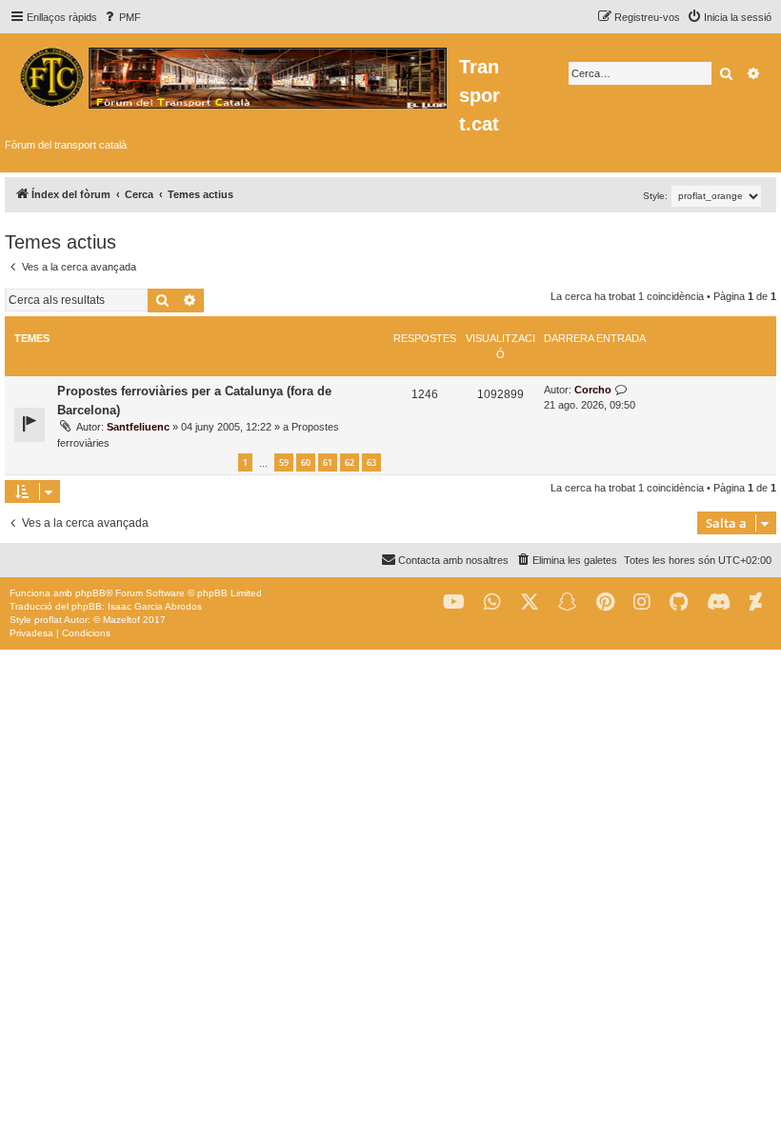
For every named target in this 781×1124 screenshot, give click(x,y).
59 (284, 462)
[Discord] (718, 602)
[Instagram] (642, 602)
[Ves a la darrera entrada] (621, 390)
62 (349, 462)
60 (305, 462)
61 (327, 462)
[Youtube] (454, 602)
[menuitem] (121, 17)
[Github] (678, 602)
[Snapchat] (567, 602)
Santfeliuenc (138, 426)
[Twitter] (529, 602)
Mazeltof (121, 619)
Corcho (592, 389)
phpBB (90, 593)
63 (371, 462)
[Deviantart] (756, 602)
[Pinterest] (605, 602)
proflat (48, 619)
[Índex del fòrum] (232, 75)
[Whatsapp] (492, 602)
